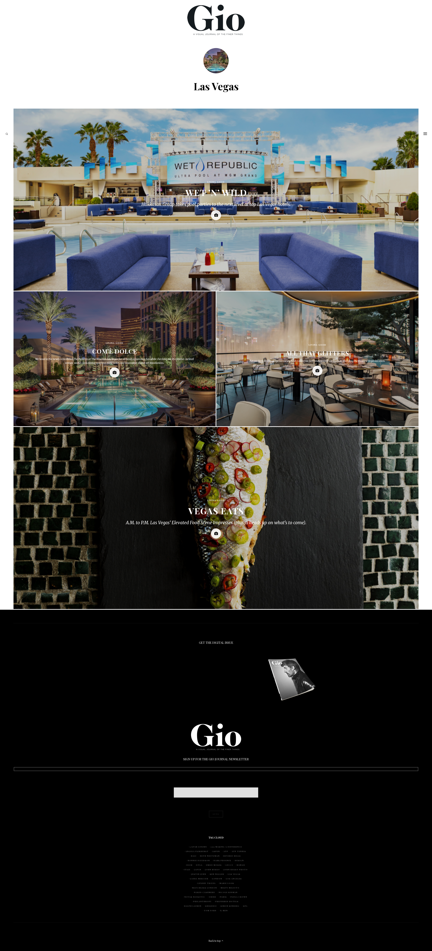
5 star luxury (198, 847)
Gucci (229, 865)
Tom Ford (210, 910)
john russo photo (236, 869)
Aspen (216, 851)
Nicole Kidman (228, 892)
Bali (193, 856)
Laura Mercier (199, 878)
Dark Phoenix (222, 860)
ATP (226, 851)
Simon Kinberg (230, 906)
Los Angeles (234, 878)
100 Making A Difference (226, 847)
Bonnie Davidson (199, 860)
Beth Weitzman (210, 856)
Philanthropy (202, 901)
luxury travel (207, 883)
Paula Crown (239, 897)
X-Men (224, 910)
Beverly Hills (232, 856)
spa (245, 906)
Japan (197, 869)
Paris (223, 897)
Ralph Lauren (192, 906)
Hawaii (241, 865)
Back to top (215, 940)
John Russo (212, 869)
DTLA (199, 865)
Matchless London (204, 888)
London (217, 878)
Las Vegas (234, 874)
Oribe (212, 897)
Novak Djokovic (194, 897)
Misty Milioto (230, 888)
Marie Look (227, 883)
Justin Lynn (198, 874)
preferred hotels (227, 901)
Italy (187, 869)
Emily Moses (214, 865)
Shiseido (211, 906)
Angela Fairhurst (197, 851)
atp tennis (239, 851)
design (239, 860)
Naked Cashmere (204, 892)
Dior (189, 865)
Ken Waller (217, 874)
